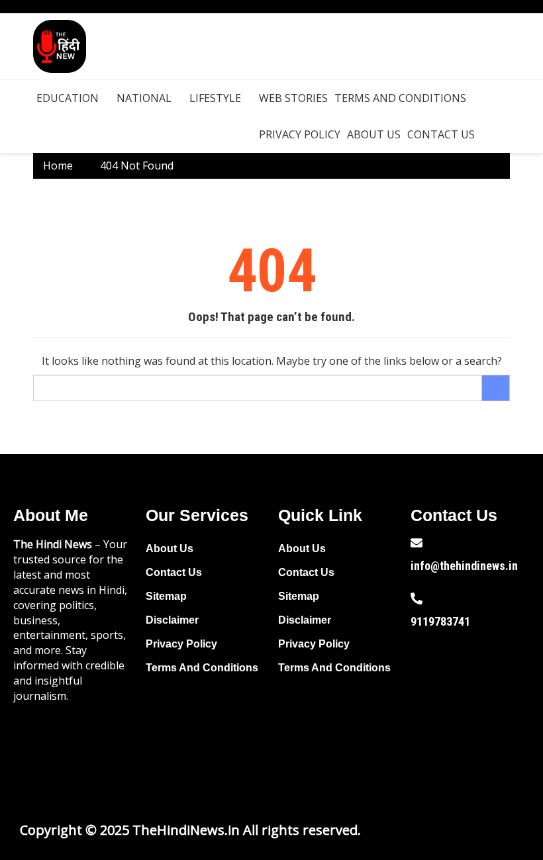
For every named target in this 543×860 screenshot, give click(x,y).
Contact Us (441, 134)
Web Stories (293, 98)
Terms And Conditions (400, 98)
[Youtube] (511, 697)
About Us (374, 134)
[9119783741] (416, 598)
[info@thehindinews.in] (416, 543)
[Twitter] (469, 697)
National (144, 98)
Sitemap (166, 596)
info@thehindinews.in (464, 566)
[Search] (496, 388)
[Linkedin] (469, 734)
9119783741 (440, 621)
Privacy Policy (299, 134)
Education (67, 98)
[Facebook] (427, 697)
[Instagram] (427, 734)
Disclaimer (172, 620)
